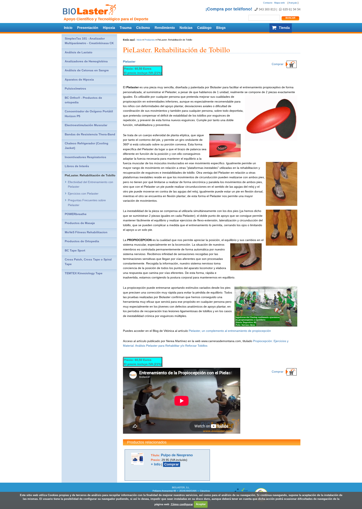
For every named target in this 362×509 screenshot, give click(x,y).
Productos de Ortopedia (82, 241)
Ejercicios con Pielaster (83, 193)
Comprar (278, 64)
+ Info (155, 464)
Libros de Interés (77, 166)
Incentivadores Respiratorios (85, 157)
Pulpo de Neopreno (177, 455)
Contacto (267, 2)
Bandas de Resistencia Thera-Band (90, 134)
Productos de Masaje (80, 223)
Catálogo (204, 27)
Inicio (68, 27)
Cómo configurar (181, 504)
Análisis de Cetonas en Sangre (87, 70)
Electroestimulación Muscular (86, 125)
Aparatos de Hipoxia (79, 79)
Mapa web (279, 2)
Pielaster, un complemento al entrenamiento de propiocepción (230, 330)
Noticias (186, 27)
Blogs (221, 27)
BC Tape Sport (75, 250)
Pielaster (129, 61)
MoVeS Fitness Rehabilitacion (86, 232)
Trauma (126, 27)
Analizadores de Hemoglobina (86, 61)
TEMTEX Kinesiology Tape (83, 273)
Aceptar (201, 504)
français (293, 2)
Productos (149, 39)
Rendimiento (165, 27)
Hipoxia (109, 27)
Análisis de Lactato (78, 52)
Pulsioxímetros (75, 88)
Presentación (87, 27)
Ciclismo (143, 27)
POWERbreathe (76, 214)
